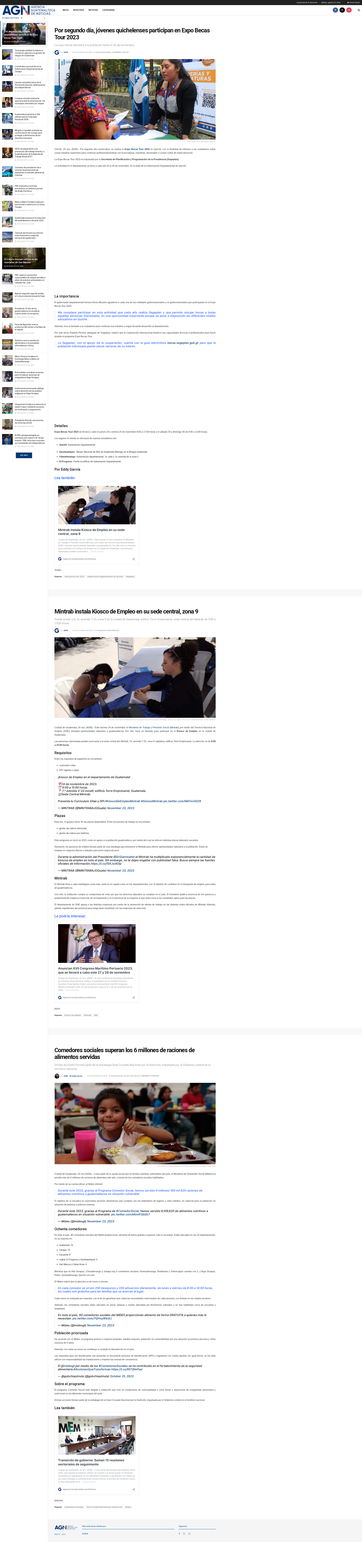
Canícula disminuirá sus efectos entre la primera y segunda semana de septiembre (29, 235)
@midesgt (68, 1366)
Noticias (93, 10)
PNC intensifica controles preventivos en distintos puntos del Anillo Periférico (29, 188)
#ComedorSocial (127, 1211)
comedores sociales (74, 1507)
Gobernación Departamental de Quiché (105, 577)
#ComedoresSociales (113, 1366)
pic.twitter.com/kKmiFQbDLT (130, 1214)
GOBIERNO (116, 52)
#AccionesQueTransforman (92, 1369)
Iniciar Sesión (354, 3)
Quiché (125, 52)
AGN (66, 52)
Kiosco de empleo (73, 1015)
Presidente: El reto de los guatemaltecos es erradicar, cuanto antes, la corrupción (27, 311)
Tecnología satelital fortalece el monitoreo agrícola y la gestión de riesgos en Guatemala (30, 53)
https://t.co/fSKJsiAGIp (106, 863)
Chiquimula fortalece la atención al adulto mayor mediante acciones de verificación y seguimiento (30, 407)
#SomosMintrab (152, 801)
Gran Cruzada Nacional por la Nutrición (104, 1507)
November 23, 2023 (120, 808)
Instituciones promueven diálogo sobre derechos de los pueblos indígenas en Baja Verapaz (29, 391)
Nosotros (78, 10)
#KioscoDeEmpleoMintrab (122, 801)
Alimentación (117, 1076)
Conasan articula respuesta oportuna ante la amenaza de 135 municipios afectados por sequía (30, 101)
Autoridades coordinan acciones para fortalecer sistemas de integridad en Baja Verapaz (29, 375)
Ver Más (24, 455)
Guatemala (101, 630)
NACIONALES (113, 630)
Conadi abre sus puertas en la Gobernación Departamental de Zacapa (29, 69)
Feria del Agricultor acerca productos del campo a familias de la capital (30, 327)
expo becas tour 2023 (74, 577)
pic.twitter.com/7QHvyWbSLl (92, 1318)
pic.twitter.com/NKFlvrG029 (182, 801)
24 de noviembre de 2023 (82, 52)
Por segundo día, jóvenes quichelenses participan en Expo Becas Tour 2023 (21, 34)
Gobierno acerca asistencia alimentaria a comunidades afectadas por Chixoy (27, 343)
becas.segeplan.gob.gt (182, 343)
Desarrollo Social (132, 1076)
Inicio (66, 10)
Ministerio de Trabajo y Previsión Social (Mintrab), (154, 727)
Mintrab (87, 1015)
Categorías (108, 10)
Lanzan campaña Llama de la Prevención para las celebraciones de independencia (30, 85)
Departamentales (103, 52)
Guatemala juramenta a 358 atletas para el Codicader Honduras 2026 (27, 117)
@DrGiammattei (124, 857)
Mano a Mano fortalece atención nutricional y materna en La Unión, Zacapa (30, 204)
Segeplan (130, 577)
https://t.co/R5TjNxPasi (127, 1369)
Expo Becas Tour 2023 (137, 149)
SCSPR (85, 1534)
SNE (96, 1015)
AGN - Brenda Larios (73, 1076)
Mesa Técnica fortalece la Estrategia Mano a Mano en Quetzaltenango (27, 359)
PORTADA (155, 1076)
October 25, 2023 (122, 1376)
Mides (209, 1174)
